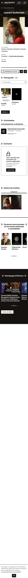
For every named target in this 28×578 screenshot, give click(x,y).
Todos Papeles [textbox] (6, 82)
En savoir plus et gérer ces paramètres (11, 572)
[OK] (14, 575)
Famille (3, 104)
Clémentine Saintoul (16, 248)
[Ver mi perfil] (25, 2)
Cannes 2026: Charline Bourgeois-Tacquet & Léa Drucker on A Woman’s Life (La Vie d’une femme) (10, 298)
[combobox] (14, 82)
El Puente (15, 102)
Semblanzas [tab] (14, 192)
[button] (19, 197)
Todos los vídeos (7, 312)
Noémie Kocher (4, 248)
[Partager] (21, 71)
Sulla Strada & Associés (16, 56)
